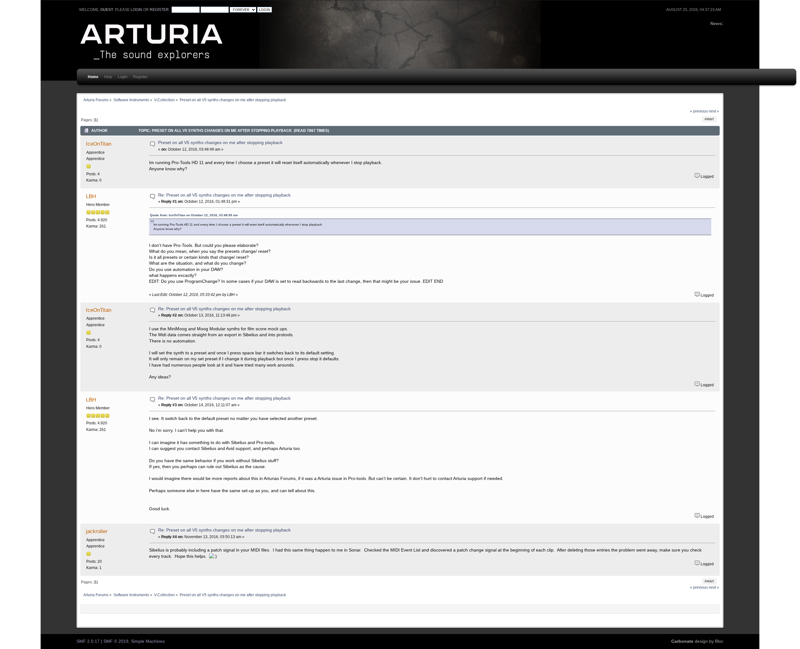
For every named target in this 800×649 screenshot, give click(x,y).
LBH (91, 196)
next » (714, 111)
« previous (699, 111)
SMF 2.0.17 (88, 641)
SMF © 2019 (115, 641)
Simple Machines (148, 641)
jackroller (97, 531)
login (136, 9)
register (159, 9)
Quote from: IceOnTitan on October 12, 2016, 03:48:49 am (194, 215)
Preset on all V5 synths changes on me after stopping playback (220, 142)
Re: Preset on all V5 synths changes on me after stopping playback (224, 195)
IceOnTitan (98, 144)
